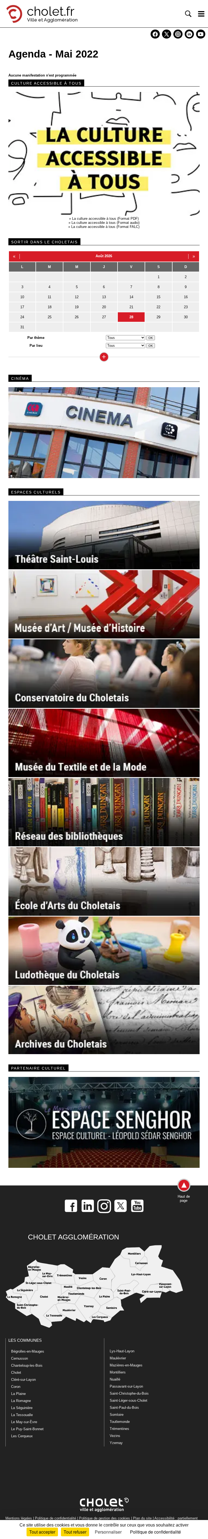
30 (186, 317)
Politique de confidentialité (55, 1518)
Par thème (35, 338)
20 (104, 307)
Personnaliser (108, 1532)
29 (158, 317)
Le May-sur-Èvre (24, 1422)
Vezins (115, 1436)
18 (49, 307)
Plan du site (142, 1518)
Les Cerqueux (22, 1436)
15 (158, 297)
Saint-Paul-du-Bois (124, 1408)
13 (104, 297)
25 (49, 317)
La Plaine (18, 1394)
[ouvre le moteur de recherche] (188, 14)
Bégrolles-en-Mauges (27, 1351)
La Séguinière (21, 1408)
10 (22, 297)
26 (77, 317)
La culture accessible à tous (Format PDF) (105, 219)
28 (131, 317)
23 (186, 307)
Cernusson (19, 1358)
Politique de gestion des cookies (104, 1518)
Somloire (116, 1415)
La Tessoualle (22, 1415)
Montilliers (118, 1372)
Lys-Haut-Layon (122, 1351)
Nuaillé (115, 1379)
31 (22, 327)
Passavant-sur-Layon (126, 1386)
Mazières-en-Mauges (126, 1365)
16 (186, 297)
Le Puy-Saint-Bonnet (27, 1429)
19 (77, 307)
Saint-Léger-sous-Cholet (128, 1400)
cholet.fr (50, 11)
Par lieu (36, 346)
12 (77, 297)
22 (158, 307)
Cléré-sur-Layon (23, 1380)
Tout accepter (42, 1532)
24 (22, 317)
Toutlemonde (120, 1422)
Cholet (16, 1373)
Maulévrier (118, 1358)
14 (131, 297)
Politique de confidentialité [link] (155, 1532)
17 (22, 307)
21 (131, 307)
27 (104, 317)
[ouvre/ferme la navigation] (201, 14)
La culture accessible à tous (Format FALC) (105, 227)
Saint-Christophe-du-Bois (129, 1393)
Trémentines (119, 1429)
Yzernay (116, 1443)
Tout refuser (75, 1532)
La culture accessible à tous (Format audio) (105, 223)
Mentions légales (18, 1518)
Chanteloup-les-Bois (27, 1365)
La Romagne (21, 1401)
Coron (15, 1387)
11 (49, 297)
